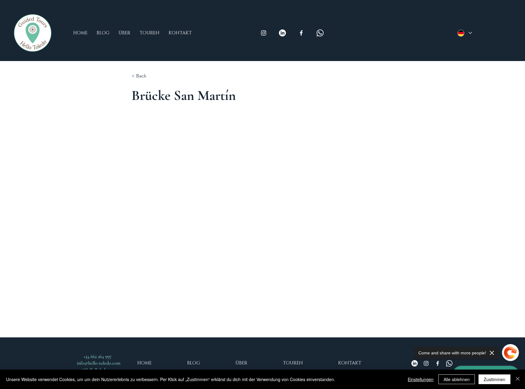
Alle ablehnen (457, 379)
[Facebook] (437, 363)
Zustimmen (494, 379)
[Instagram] (426, 363)
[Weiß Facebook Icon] (301, 32)
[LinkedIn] (282, 32)
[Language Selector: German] (464, 33)
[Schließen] (517, 379)
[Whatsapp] (320, 32)
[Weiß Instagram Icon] (263, 32)
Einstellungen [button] (421, 379)
